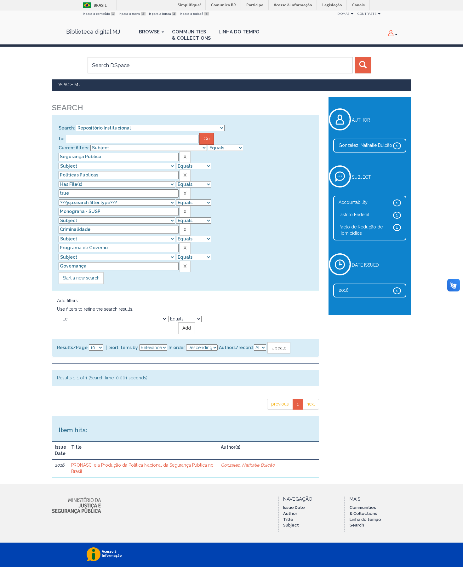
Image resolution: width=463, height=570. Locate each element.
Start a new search (81, 277)
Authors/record (236, 347)
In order (177, 347)
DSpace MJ (68, 84)
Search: (67, 127)
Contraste (367, 13)
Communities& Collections (191, 35)
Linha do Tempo (239, 32)
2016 (344, 290)
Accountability (353, 202)
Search (357, 525)
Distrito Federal (354, 214)
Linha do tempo (365, 519)
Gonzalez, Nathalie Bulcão (248, 465)
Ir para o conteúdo (98, 13)
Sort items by (123, 347)
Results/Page (72, 347)
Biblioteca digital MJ (93, 32)
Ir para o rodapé (194, 13)
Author (290, 513)
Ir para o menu (131, 13)
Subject (291, 525)
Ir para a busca (162, 13)
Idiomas (343, 13)
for (62, 138)
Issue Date (294, 507)
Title (288, 519)
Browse (150, 32)
